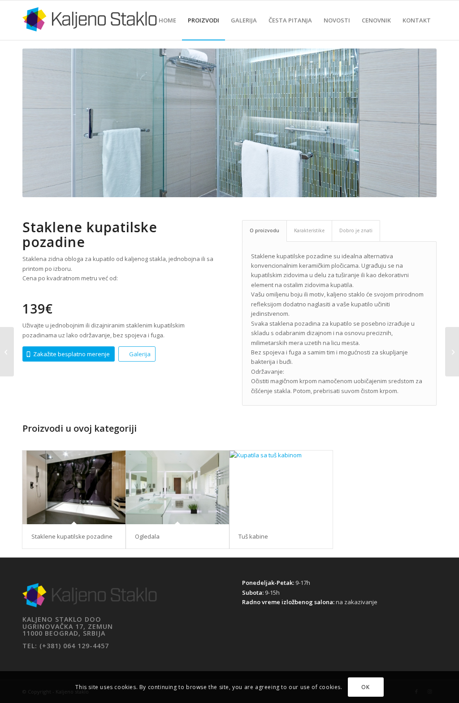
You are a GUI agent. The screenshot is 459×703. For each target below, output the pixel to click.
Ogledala (147, 536)
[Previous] (42, 123)
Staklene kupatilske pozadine (72, 536)
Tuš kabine (253, 536)
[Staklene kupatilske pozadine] (74, 487)
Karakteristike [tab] (309, 230)
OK (365, 687)
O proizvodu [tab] (264, 230)
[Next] (416, 123)
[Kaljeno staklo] (89, 27)
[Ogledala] (177, 487)
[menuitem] (167, 20)
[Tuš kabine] (281, 487)
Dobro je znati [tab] (355, 230)
